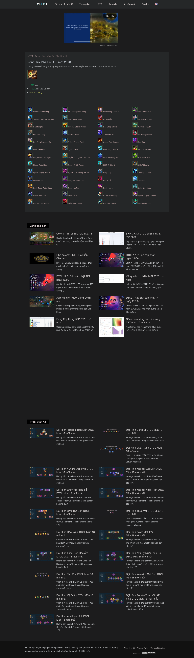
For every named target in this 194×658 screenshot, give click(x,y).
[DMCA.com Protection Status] (149, 653)
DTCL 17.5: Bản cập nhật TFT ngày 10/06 (73, 277)
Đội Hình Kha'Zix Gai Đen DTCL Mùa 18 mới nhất (144, 470)
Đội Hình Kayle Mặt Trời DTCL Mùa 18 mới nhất (143, 533)
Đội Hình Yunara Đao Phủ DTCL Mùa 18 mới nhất (74, 470)
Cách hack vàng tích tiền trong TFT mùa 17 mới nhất (143, 320)
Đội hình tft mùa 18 (64, 4)
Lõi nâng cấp (129, 4)
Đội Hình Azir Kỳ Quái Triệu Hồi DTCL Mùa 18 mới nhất (143, 554)
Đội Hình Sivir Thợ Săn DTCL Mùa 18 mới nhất (72, 512)
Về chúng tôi (129, 648)
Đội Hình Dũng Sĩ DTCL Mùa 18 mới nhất (144, 431)
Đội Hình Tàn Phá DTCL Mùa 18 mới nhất (74, 575)
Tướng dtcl (84, 4)
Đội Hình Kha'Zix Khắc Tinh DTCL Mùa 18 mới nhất (145, 491)
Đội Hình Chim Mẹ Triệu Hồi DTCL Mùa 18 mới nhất (72, 491)
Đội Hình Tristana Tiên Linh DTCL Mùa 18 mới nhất (75, 431)
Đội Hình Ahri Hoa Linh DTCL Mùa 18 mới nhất (73, 617)
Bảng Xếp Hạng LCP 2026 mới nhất (73, 320)
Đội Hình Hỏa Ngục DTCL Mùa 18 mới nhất (75, 533)
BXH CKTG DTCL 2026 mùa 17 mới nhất (144, 235)
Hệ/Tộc (99, 4)
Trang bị (113, 4)
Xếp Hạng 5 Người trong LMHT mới (73, 299)
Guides (145, 4)
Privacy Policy (143, 648)
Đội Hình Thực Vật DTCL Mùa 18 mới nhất (144, 512)
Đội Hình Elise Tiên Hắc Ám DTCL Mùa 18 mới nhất (72, 554)
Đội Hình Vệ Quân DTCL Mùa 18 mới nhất (74, 596)
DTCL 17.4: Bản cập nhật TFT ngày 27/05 (143, 299)
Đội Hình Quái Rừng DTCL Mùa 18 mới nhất (144, 449)
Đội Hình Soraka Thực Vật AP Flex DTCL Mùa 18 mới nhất (143, 596)
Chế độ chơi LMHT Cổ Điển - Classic (72, 256)
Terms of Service (158, 648)
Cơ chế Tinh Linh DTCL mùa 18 (74, 233)
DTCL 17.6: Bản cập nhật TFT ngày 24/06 (143, 256)
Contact (136, 653)
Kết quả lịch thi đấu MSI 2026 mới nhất (145, 277)
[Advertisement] (97, 381)
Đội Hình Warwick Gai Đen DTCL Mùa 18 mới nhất (144, 575)
